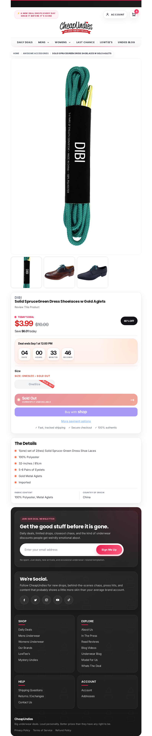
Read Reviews (90, 641)
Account (86, 690)
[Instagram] (46, 599)
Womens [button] (61, 42)
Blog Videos (88, 648)
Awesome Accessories (36, 53)
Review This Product (27, 307)
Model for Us (89, 660)
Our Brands (25, 648)
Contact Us (25, 702)
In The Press (89, 635)
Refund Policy (63, 730)
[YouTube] (57, 599)
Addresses (88, 696)
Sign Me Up (109, 549)
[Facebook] (24, 599)
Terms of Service (42, 730)
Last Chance (85, 42)
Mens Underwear (29, 635)
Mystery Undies (28, 660)
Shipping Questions (30, 690)
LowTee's (106, 42)
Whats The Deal (91, 666)
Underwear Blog (91, 654)
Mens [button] (42, 42)
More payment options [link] (76, 421)
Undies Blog (126, 42)
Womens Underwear (31, 641)
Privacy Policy (22, 730)
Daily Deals (25, 42)
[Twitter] (35, 599)
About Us (87, 629)
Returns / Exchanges (31, 696)
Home (16, 53)
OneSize (34, 384)
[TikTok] (68, 599)
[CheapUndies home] (76, 28)
